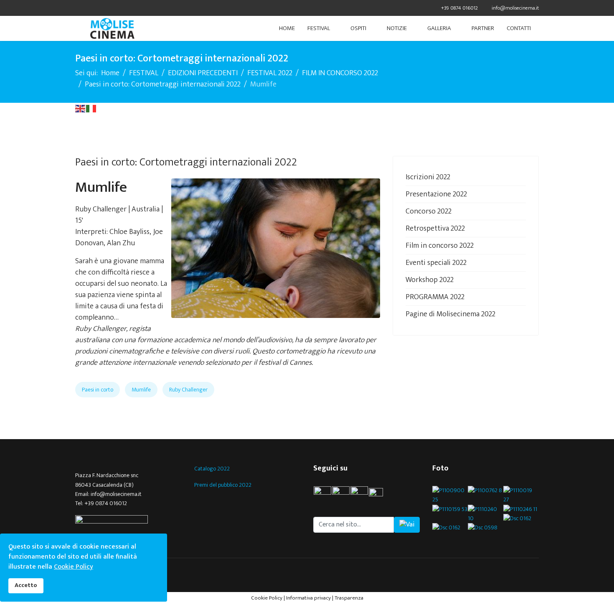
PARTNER (483, 28)
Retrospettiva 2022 (435, 228)
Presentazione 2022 (436, 194)
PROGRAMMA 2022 (435, 297)
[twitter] (88, 8)
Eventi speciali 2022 (436, 263)
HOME (287, 28)
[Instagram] (109, 8)
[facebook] (78, 8)
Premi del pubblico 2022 (222, 485)
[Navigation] (78, 28)
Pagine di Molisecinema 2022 (450, 314)
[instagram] (359, 495)
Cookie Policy (266, 597)
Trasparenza (349, 597)
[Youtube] (99, 8)
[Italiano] (91, 108)
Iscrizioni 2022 (428, 177)
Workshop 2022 (430, 280)
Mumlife (141, 389)
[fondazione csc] (128, 520)
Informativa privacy (308, 597)
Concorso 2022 (429, 211)
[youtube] (380, 495)
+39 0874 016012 (459, 8)
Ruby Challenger (188, 389)
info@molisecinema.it (515, 8)
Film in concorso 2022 (440, 245)
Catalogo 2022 (212, 468)
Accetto (26, 585)
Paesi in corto (97, 389)
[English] (80, 108)
